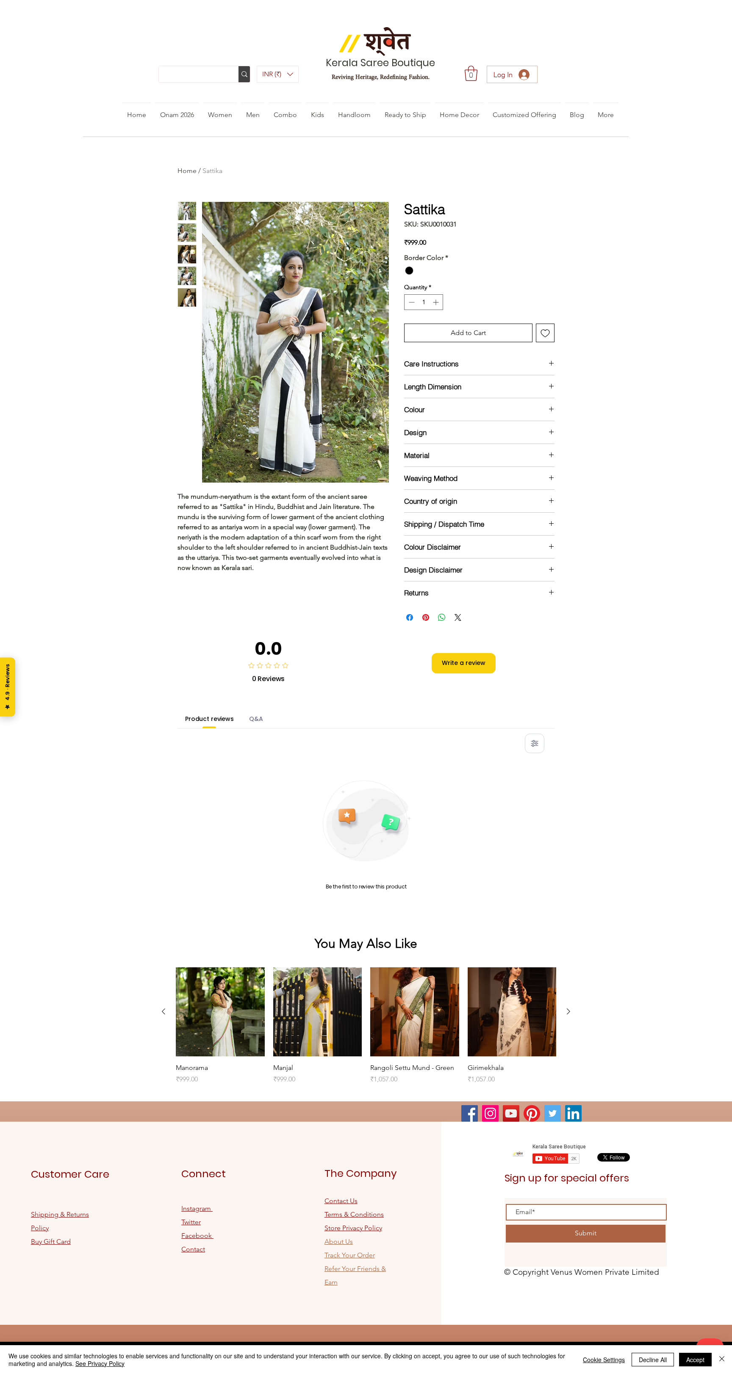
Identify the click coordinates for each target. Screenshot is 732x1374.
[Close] (722, 1359)
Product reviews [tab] (209, 719)
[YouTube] (511, 1113)
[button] (278, 74)
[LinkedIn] (573, 1113)
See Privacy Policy (100, 1363)
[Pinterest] (532, 1113)
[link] (471, 73)
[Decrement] (410, 302)
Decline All (653, 1359)
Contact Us (341, 1201)
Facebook (197, 1236)
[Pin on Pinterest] (426, 617)
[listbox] (278, 74)
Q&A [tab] (256, 719)
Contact (193, 1249)
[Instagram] (490, 1113)
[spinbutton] (423, 302)
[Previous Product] (163, 1011)
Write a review (463, 663)
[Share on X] (458, 617)
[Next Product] (568, 1011)
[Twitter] (552, 1113)
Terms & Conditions (354, 1214)
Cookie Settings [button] (604, 1359)
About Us (338, 1241)
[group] (366, 1030)
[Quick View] (220, 1011)
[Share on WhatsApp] (442, 617)
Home (187, 171)
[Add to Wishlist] (545, 333)
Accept (695, 1359)
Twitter (191, 1222)
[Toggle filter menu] (534, 743)
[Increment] (436, 302)
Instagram (197, 1208)
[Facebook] (469, 1113)
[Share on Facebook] (410, 617)
